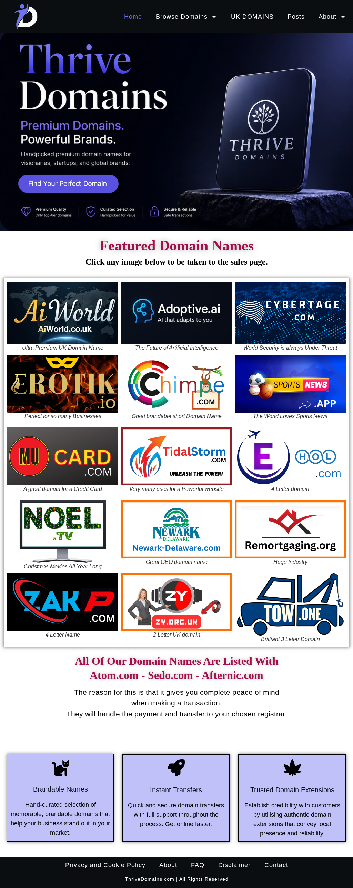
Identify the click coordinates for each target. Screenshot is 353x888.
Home (133, 16)
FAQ (197, 864)
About (327, 16)
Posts (296, 16)
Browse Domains (182, 16)
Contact (276, 864)
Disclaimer (234, 864)
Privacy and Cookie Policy (105, 864)
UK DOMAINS (252, 16)
